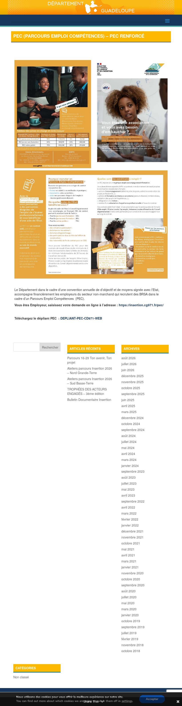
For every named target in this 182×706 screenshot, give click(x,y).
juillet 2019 (128, 633)
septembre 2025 (132, 394)
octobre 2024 (130, 423)
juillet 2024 (128, 441)
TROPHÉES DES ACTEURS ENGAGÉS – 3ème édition (87, 391)
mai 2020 (128, 603)
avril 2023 (128, 495)
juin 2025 (127, 400)
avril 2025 (128, 406)
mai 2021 (128, 549)
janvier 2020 (130, 615)
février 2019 (129, 639)
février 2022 (129, 519)
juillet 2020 (128, 597)
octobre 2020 (130, 579)
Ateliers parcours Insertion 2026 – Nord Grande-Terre (89, 370)
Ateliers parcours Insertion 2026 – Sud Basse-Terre (89, 380)
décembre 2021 (132, 531)
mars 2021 (128, 561)
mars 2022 (128, 513)
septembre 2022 (132, 501)
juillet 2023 (128, 483)
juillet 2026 (128, 364)
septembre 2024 (132, 429)
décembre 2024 (132, 417)
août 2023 (128, 477)
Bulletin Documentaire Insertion (89, 399)
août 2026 (128, 358)
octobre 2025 (130, 388)
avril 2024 (128, 453)
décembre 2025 (132, 376)
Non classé (21, 677)
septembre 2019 (132, 627)
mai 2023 (128, 489)
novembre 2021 (132, 537)
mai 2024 (128, 447)
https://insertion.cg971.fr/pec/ (141, 305)
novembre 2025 (132, 382)
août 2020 (128, 591)
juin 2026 (127, 370)
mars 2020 (128, 609)
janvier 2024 (130, 465)
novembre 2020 (132, 573)
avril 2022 (128, 507)
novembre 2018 (132, 645)
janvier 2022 (130, 525)
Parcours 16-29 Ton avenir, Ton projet (89, 360)
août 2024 (128, 435)
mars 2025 (128, 412)
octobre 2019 (130, 621)
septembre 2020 (132, 585)
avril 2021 (128, 555)
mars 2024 (128, 459)
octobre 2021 (130, 543)
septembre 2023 (132, 471)
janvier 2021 (130, 567)
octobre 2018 (130, 651)
